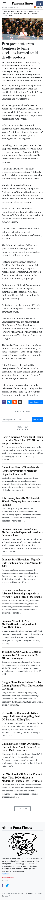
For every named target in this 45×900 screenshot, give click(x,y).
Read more (6, 874)
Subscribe (37, 419)
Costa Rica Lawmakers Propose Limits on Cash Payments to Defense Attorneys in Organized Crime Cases (21, 13)
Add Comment (36, 402)
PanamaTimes (22, 3)
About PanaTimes (35, 893)
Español (39, 7)
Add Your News (8, 878)
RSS (6, 881)
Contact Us (22, 893)
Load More (22, 809)
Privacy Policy (7, 896)
